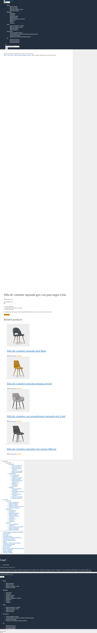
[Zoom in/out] (5, 631)
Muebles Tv (12, 20)
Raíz (9, 55)
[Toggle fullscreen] (3, 631)
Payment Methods (7, 545)
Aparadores (12, 13)
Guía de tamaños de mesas (16, 32)
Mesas (8, 5)
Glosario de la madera (15, 35)
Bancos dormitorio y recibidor (17, 25)
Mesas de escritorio (14, 10)
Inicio (12, 55)
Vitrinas (11, 21)
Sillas (8, 24)
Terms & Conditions (8, 552)
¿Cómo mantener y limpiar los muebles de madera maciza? (24, 34)
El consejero (10, 31)
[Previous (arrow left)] (0, 632)
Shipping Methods (7, 551)
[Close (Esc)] (0, 631)
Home (5, 55)
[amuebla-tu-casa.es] (9, 0)
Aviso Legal (6, 564)
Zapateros (12, 23)
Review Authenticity (8, 549)
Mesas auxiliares (14, 6)
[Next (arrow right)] (2, 632)
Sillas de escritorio (14, 28)
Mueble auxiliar (13, 17)
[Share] (2, 631)
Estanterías (12, 14)
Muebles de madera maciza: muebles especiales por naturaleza (12, 543)
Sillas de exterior (14, 29)
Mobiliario (9, 12)
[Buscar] (6, 48)
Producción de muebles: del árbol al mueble (20, 36)
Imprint (5, 541)
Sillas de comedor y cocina (16, 27)
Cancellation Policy (7, 536)
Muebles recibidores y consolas (17, 18)
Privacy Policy (6, 547)
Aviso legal (5, 534)
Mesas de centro (14, 7)
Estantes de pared (14, 16)
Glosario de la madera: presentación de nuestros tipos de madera (12, 538)
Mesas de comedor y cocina (16, 9)
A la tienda (6, 314)
